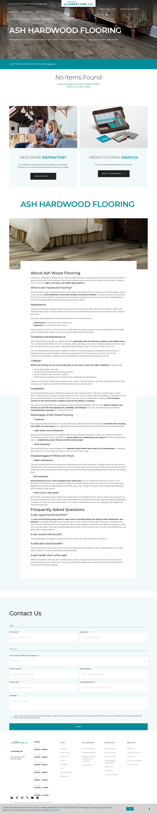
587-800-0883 (42, 4)
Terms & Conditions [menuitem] (134, 760)
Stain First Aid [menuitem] (110, 753)
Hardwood (36, 19)
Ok (130, 809)
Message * (13, 695)
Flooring (25, 19)
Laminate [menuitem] (63, 764)
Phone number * (15, 669)
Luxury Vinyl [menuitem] (65, 753)
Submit (78, 727)
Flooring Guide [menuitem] (110, 757)
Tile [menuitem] (61, 768)
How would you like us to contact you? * (24, 655)
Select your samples (111, 174)
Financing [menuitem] (64, 776)
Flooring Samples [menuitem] (89, 753)
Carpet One (13, 19)
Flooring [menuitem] (63, 749)
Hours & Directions (107, 9)
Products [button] (12, 12)
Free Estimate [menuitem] (65, 772)
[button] (99, 14)
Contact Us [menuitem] (131, 757)
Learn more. (54, 810)
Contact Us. (51, 64)
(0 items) (106, 14)
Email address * (85, 669)
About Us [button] (40, 12)
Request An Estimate (129, 9)
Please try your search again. (78, 87)
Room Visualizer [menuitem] (88, 749)
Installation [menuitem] (109, 771)
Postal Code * (14, 682)
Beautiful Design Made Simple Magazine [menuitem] (88, 759)
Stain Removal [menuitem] (110, 749)
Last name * (84, 632)
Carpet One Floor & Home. (26, 803)
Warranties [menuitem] (109, 767)
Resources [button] (27, 12)
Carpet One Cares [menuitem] (134, 753)
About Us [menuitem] (130, 749)
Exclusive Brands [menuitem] (111, 775)
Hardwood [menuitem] (64, 757)
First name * (13, 632)
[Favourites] (103, 14)
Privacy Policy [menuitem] (132, 764)
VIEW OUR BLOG (41, 176)
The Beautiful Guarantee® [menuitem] (110, 762)
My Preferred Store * (87, 682)
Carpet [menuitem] (62, 760)
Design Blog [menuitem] (87, 765)
